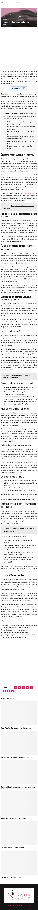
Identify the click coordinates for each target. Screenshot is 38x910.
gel (16, 94)
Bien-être (5, 19)
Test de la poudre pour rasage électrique (12, 877)
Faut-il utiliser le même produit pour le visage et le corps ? (19, 625)
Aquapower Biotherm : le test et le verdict (12, 848)
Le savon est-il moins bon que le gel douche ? (15, 627)
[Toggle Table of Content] (23, 88)
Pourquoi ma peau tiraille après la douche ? (14, 630)
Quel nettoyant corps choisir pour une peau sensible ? (18, 635)
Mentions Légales (20, 905)
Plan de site (11, 905)
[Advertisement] (19, 49)
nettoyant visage (29, 193)
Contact (28, 905)
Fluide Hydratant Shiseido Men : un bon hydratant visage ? (17, 757)
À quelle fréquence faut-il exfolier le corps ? (14, 632)
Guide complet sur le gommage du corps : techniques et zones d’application (18, 788)
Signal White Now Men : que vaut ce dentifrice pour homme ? (17, 728)
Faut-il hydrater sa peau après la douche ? (14, 637)
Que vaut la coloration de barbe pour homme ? (13, 818)
